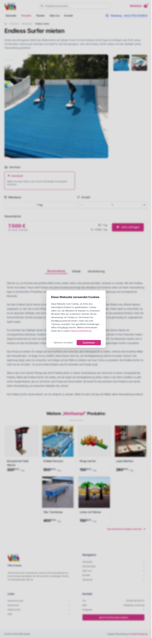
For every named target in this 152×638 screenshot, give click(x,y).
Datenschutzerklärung (81, 331)
